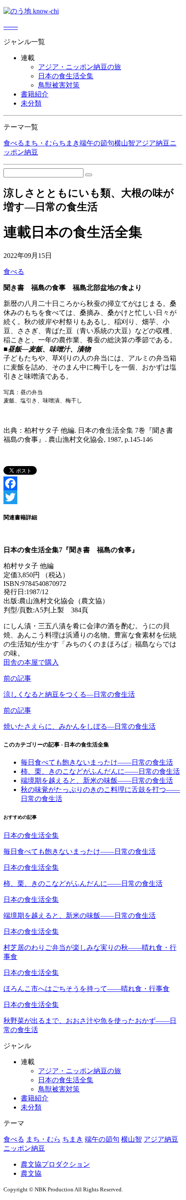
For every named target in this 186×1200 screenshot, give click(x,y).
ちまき (69, 143)
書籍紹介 (34, 94)
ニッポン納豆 (24, 1148)
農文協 (31, 1173)
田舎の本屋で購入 (31, 662)
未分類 (31, 103)
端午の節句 (97, 143)
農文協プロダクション (55, 1164)
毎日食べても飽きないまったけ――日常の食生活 (97, 762)
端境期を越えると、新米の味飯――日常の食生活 (97, 780)
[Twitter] (93, 497)
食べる (13, 143)
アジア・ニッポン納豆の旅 (79, 67)
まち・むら (41, 143)
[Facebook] (93, 483)
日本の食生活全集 (65, 76)
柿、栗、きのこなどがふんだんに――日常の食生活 (100, 771)
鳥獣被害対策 (59, 85)
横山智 (124, 143)
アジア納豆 (152, 143)
